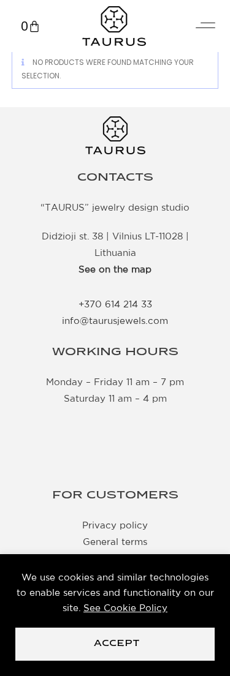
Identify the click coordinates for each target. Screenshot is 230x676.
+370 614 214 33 (115, 304)
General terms (115, 541)
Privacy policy (115, 525)
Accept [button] (116, 643)
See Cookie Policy (125, 608)
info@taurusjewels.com (115, 320)
